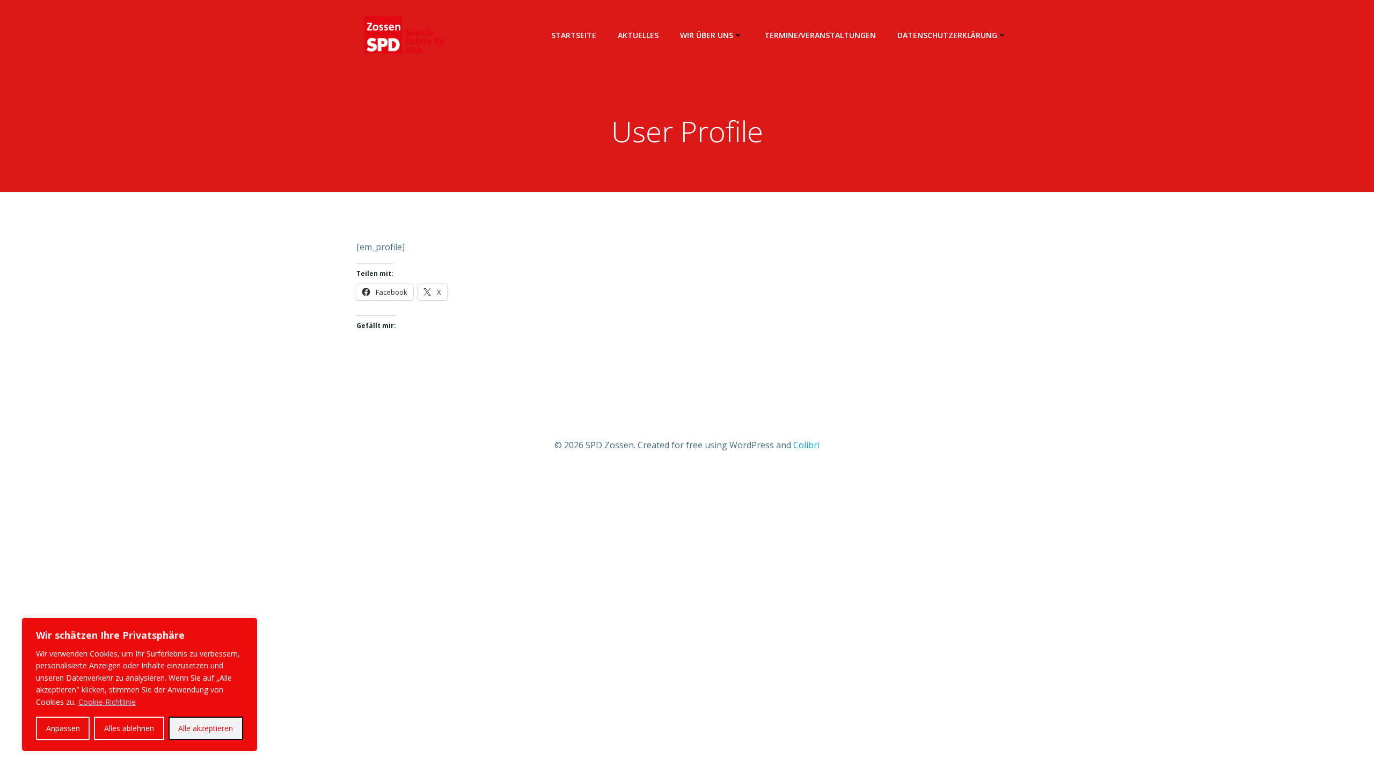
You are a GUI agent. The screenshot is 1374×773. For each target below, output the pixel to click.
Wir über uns (706, 35)
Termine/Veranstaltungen (820, 35)
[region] (139, 684)
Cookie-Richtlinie (107, 702)
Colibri (806, 445)
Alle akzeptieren (205, 728)
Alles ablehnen (129, 728)
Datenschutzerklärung (947, 35)
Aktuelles (638, 35)
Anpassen (63, 728)
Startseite (573, 35)
